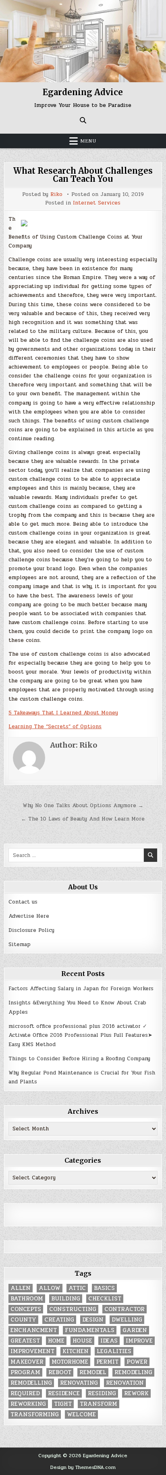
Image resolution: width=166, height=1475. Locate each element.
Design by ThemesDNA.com (83, 1467)
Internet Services (96, 203)
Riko (56, 194)
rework (136, 1393)
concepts (25, 1309)
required (25, 1393)
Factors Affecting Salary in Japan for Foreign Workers (81, 989)
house (82, 1340)
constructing (72, 1309)
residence (64, 1393)
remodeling (133, 1372)
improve (139, 1340)
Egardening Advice (83, 92)
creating (59, 1319)
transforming (34, 1414)
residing (102, 1393)
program (25, 1372)
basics (104, 1288)
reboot (59, 1372)
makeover (27, 1362)
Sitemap (19, 944)
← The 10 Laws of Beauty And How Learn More (83, 819)
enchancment (33, 1330)
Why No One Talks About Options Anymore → (83, 805)
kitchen (75, 1351)
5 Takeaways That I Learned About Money (63, 713)
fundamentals (89, 1330)
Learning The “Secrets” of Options (55, 727)
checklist (104, 1298)
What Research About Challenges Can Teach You (83, 175)
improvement (32, 1351)
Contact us (22, 902)
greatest (25, 1340)
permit (107, 1362)
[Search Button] (83, 120)
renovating (79, 1383)
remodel (92, 1372)
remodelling (31, 1383)
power (137, 1362)
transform (98, 1404)
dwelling (127, 1319)
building (65, 1298)
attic (77, 1288)
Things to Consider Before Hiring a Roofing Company (79, 1059)
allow (49, 1288)
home (56, 1340)
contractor (124, 1309)
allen (20, 1288)
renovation (125, 1383)
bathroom (26, 1298)
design (93, 1319)
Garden (134, 1330)
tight (63, 1404)
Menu (88, 141)
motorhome (70, 1362)
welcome (81, 1414)
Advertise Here (28, 916)
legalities (114, 1351)
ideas (109, 1340)
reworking (28, 1404)
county (23, 1319)
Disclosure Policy (31, 930)
